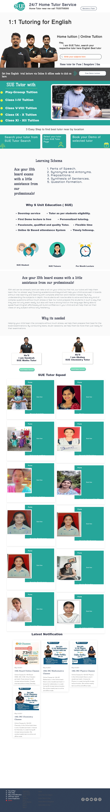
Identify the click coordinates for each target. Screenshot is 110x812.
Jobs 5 (24, 805)
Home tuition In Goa (44, 805)
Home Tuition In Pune (44, 798)
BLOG (24, 796)
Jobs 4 (24, 804)
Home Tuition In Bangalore (46, 802)
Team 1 (25, 807)
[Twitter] (87, 799)
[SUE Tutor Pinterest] (95, 799)
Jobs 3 (24, 800)
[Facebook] (83, 799)
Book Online (26, 795)
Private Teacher (27, 802)
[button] (89, 8)
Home (40, 791)
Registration (26, 791)
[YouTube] (91, 799)
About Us (25, 798)
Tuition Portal (26, 793)
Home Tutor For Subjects (45, 795)
